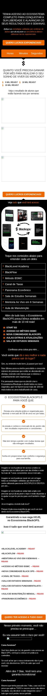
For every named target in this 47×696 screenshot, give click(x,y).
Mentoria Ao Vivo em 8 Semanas (24, 302)
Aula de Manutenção (17, 308)
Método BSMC (13, 278)
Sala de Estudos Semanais (20, 296)
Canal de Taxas (14, 284)
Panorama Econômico (18, 290)
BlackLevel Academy (17, 266)
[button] (23, 266)
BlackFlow (11, 272)
